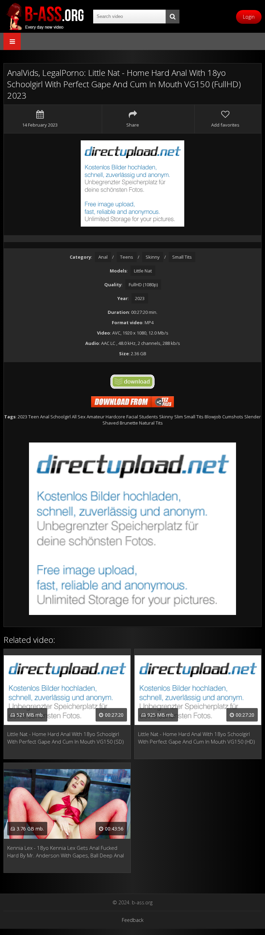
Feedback (133, 920)
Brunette (129, 423)
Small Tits (182, 257)
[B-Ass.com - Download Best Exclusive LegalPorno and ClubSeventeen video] (44, 16)
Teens (126, 257)
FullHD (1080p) (143, 284)
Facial (132, 417)
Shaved (110, 423)
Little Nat (143, 271)
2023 (140, 298)
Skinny (153, 257)
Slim (178, 417)
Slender (252, 417)
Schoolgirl (60, 417)
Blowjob (213, 417)
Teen (33, 417)
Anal (103, 257)
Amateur (96, 417)
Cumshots (232, 417)
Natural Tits (151, 423)
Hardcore (115, 417)
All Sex (79, 417)
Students (148, 417)
